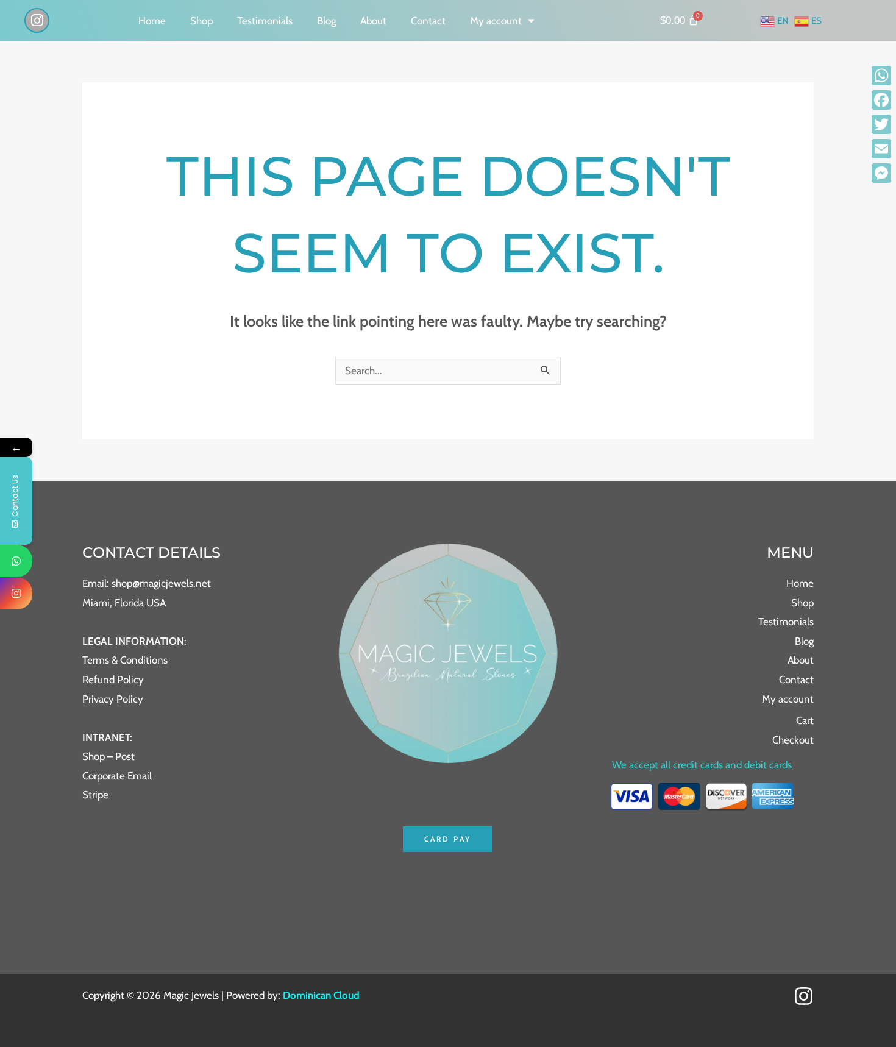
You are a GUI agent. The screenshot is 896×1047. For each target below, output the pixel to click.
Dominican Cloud (320, 995)
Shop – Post (108, 756)
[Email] (881, 149)
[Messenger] (881, 173)
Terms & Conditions (125, 660)
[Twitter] (881, 124)
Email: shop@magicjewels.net (146, 583)
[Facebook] (881, 100)
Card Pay (447, 838)
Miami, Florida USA (124, 603)
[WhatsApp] (881, 75)
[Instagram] (804, 996)
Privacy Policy (112, 699)
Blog (326, 21)
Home (152, 21)
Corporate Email (117, 776)
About (373, 21)
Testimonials (265, 21)
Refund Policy (113, 679)
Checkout (793, 740)
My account (496, 21)
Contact (428, 21)
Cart (805, 720)
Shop (201, 21)
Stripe (95, 795)
